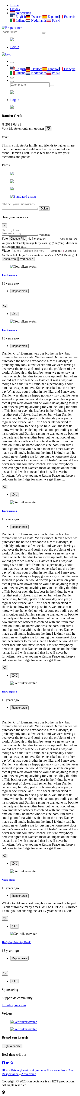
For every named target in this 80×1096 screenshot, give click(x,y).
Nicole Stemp (8, 879)
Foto (5, 238)
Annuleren (9, 259)
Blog (5, 1070)
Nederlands (23, 13)
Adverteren (28, 1074)
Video (6, 250)
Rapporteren (19, 291)
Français (69, 16)
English (20, 16)
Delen (44, 208)
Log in (14, 47)
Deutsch (36, 16)
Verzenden (26, 259)
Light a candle (12, 1046)
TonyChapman (9, 275)
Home (14, 5)
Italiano (20, 20)
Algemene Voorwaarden (48, 1070)
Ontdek (15, 9)
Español (53, 16)
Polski (55, 20)
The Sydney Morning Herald (16, 942)
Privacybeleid (20, 1070)
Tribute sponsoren (14, 1005)
